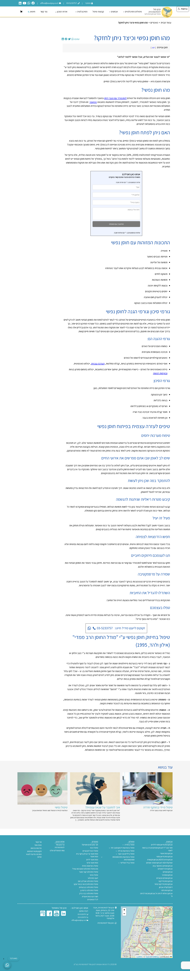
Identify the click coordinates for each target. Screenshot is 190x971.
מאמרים (154, 22)
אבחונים (114, 11)
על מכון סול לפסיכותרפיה (59, 846)
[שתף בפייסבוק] (66, 39)
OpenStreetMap (152, 956)
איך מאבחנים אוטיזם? (90, 844)
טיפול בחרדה (129, 844)
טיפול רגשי (94, 848)
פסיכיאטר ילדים (92, 859)
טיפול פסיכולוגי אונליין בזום (88, 881)
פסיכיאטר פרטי (92, 863)
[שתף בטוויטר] (69, 39)
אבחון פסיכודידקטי (166, 881)
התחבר (88, 3)
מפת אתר (38, 845)
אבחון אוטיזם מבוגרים (164, 878)
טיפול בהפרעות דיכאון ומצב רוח (122, 848)
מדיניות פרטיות (36, 848)
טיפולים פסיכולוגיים (133, 11)
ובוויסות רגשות (160, 373)
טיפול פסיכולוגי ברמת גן (89, 890)
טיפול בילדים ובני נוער (126, 854)
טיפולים (131, 841)
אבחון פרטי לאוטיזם (165, 869)
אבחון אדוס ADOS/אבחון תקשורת (160, 859)
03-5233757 (71, 3)
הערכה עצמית (98, 363)
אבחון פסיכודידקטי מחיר (163, 884)
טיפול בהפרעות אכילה (126, 851)
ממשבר (93, 102)
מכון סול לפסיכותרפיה (105, 923)
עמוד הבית (166, 22)
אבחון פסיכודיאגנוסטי (165, 856)
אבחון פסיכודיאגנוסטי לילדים (162, 844)
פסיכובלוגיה (82, 11)
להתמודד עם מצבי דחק (115, 98)
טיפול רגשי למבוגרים (90, 851)
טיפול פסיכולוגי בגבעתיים (88, 887)
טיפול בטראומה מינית (90, 866)
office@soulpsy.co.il (49, 3)
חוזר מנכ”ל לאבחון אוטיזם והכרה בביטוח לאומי (157, 849)
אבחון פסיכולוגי (167, 890)
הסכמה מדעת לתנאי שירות (34, 855)
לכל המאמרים (92, 899)
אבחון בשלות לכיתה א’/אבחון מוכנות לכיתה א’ (156, 894)
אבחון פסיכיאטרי (166, 853)
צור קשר (43, 11)
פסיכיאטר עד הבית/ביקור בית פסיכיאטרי (87, 855)
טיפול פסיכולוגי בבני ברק (88, 893)
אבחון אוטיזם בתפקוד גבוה (163, 866)
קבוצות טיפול (98, 11)
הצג (153, 47)
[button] (147, 929)
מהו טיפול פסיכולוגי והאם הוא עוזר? (85, 869)
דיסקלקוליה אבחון (166, 887)
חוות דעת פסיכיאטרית (90, 896)
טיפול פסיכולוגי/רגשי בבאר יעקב (86, 884)
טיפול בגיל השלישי (127, 863)
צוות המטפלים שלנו (57, 850)
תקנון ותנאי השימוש (34, 851)
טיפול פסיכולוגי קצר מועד (88, 872)
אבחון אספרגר (167, 875)
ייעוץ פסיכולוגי (93, 878)
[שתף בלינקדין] (63, 39)
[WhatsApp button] (7, 965)
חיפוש (32, 11)
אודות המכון (62, 11)
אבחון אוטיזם (168, 872)
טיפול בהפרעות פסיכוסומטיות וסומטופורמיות (123, 858)
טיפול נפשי (94, 875)
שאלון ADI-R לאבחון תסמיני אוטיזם (159, 863)
